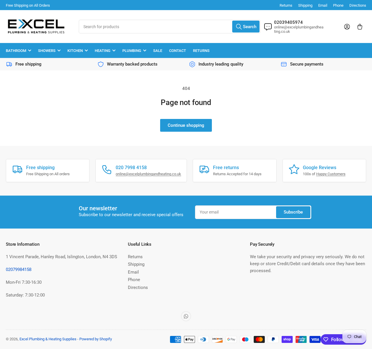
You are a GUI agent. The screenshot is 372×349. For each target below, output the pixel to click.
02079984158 (18, 269)
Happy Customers (331, 174)
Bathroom (16, 50)
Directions (357, 5)
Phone (338, 5)
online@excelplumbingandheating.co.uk (148, 174)
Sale (157, 50)
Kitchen (75, 50)
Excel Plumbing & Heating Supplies (47, 339)
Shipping (305, 5)
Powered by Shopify (95, 339)
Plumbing (131, 50)
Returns (286, 5)
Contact (177, 50)
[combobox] (169, 26)
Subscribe (293, 212)
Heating (102, 50)
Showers (47, 50)
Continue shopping (186, 125)
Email (322, 5)
